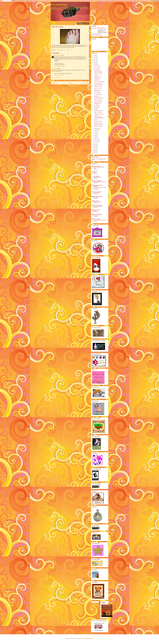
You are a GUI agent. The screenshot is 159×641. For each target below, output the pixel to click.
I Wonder (96, 109)
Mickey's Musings (57, 55)
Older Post (85, 82)
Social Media (95, 197)
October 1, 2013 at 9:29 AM (59, 66)
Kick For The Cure (97, 88)
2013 (94, 64)
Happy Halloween (97, 70)
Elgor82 (55, 68)
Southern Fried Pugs (97, 214)
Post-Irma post (96, 215)
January (96, 142)
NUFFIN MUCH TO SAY (97, 206)
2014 (94, 62)
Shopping (96, 75)
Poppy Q (95, 171)
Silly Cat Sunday (96, 192)
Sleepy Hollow (97, 107)
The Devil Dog (58, 4)
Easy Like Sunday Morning (97, 78)
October (96, 68)
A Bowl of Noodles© (97, 180)
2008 (94, 151)
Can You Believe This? (98, 83)
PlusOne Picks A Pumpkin (99, 81)
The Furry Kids (96, 218)
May (95, 135)
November (96, 67)
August (95, 130)
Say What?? (96, 96)
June (95, 133)
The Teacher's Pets (97, 191)
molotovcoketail (83, 638)
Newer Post (54, 82)
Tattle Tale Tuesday (98, 73)
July (95, 131)
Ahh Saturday (97, 105)
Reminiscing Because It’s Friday (99, 181)
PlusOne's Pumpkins (98, 101)
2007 (94, 152)
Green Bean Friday (98, 121)
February (96, 140)
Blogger (92, 638)
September (96, 128)
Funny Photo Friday (98, 94)
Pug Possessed (96, 209)
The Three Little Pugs (97, 205)
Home (70, 82)
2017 (94, 57)
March (95, 138)
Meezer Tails (96, 200)
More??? (96, 119)
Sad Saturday (97, 79)
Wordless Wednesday (98, 72)
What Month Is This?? (98, 123)
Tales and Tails (96, 176)
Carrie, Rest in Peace (97, 177)
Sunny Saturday (97, 92)
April (95, 137)
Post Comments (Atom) (72, 85)
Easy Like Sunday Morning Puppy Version (99, 117)
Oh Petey (95, 210)
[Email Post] (68, 49)
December (96, 65)
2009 (94, 149)
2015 (94, 60)
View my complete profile (97, 35)
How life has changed (97, 201)
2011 (94, 145)
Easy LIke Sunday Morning (97, 91)
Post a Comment (56, 77)
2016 (94, 58)
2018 (94, 55)
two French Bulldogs (97, 196)
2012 (94, 144)
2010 (94, 147)
